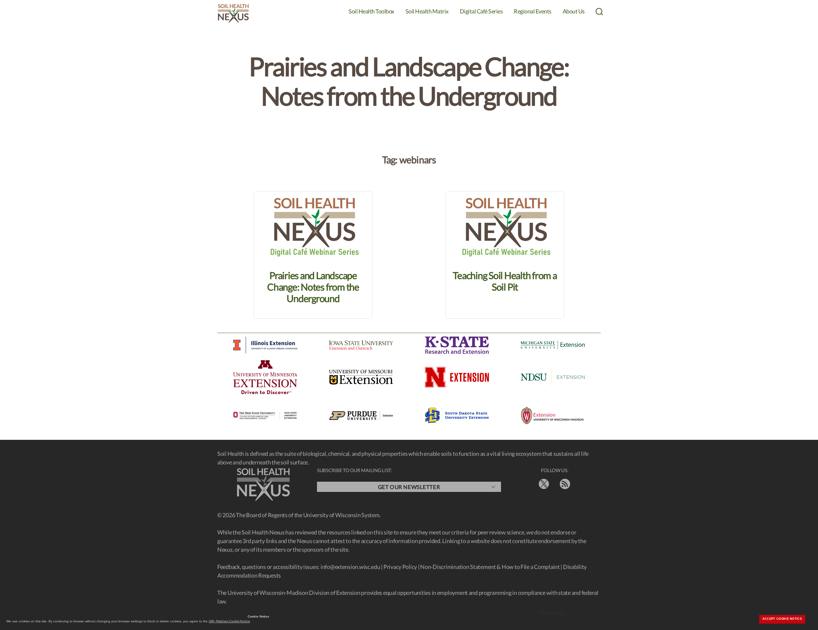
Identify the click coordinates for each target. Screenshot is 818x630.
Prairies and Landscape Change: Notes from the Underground (313, 286)
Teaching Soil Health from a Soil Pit (505, 280)
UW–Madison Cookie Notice (229, 621)
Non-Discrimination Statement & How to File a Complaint (489, 566)
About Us (574, 11)
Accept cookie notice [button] (782, 618)
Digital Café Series (481, 11)
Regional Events (533, 11)
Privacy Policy (400, 566)
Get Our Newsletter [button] (409, 487)
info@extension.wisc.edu (350, 566)
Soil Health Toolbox (371, 11)
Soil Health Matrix (427, 11)
